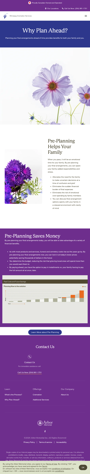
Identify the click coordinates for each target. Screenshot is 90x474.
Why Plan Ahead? (12, 400)
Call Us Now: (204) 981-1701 (30, 372)
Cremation (37, 395)
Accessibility (61, 442)
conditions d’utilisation (61, 468)
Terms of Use (51, 464)
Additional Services (41, 400)
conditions (59, 471)
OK (83, 467)
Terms (44, 466)
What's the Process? (13, 395)
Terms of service (45, 442)
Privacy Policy (29, 442)
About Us (65, 395)
